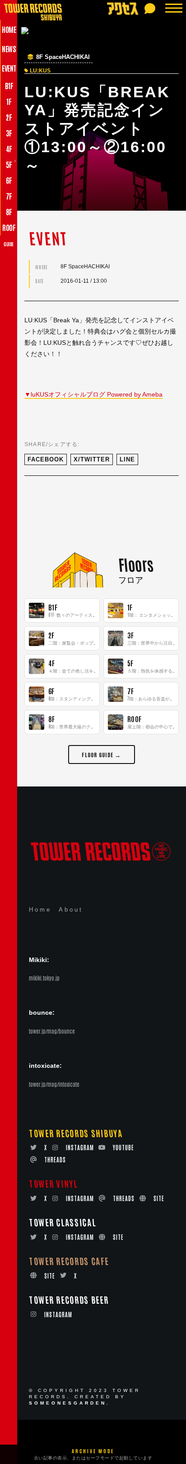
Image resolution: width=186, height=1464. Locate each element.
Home (40, 909)
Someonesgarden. (69, 1403)
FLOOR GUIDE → (101, 754)
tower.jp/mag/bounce (52, 1031)
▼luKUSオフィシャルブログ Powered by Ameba (93, 394)
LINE (127, 459)
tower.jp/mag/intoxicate (54, 1084)
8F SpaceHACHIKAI (63, 57)
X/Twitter (92, 459)
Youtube (123, 1147)
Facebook (46, 459)
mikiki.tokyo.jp (44, 977)
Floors (135, 564)
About (71, 909)
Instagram (80, 1147)
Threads (55, 1159)
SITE (158, 1198)
